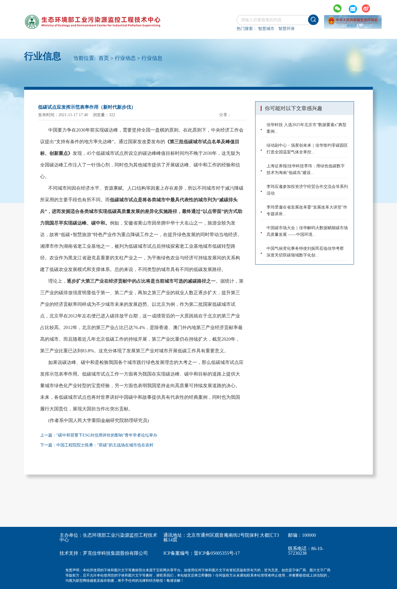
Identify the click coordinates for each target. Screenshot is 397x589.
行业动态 (125, 58)
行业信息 (152, 58)
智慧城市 (266, 28)
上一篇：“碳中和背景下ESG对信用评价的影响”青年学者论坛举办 (98, 435)
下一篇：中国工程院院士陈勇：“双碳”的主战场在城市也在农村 (96, 445)
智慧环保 (286, 28)
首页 (104, 58)
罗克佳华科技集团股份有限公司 (115, 553)
